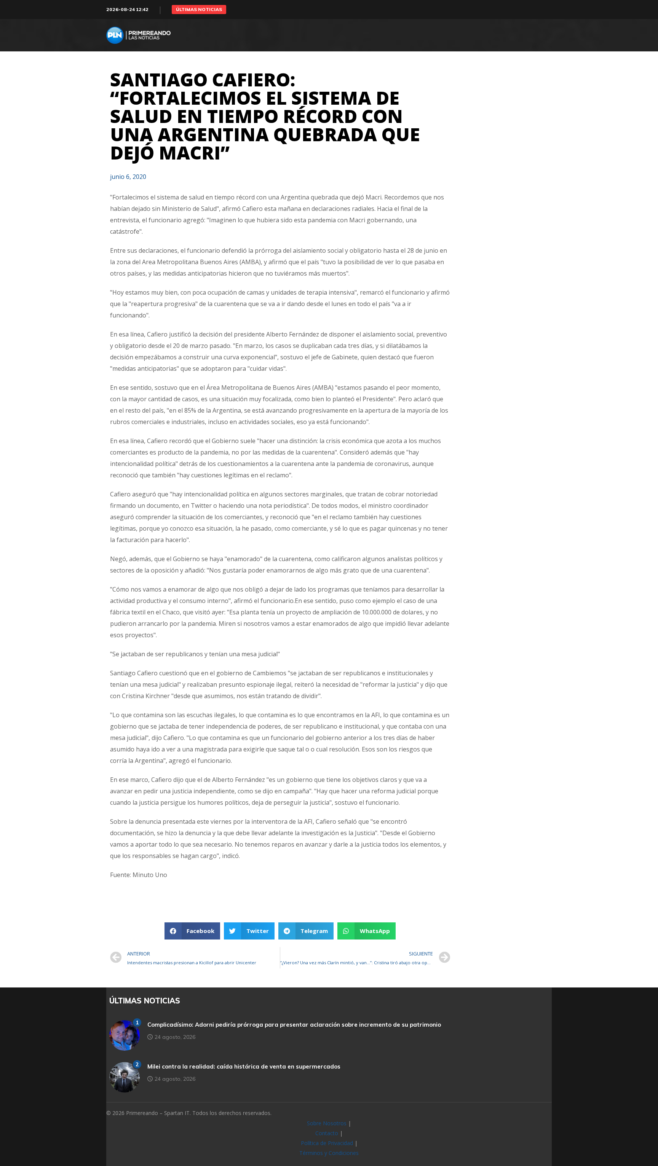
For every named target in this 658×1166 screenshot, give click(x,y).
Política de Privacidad (327, 1143)
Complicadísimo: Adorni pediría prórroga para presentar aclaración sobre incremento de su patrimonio (294, 1024)
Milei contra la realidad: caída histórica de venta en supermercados (243, 1066)
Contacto (326, 1133)
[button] (199, 9)
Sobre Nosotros (327, 1123)
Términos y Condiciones (329, 1152)
